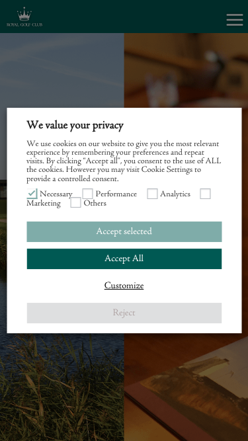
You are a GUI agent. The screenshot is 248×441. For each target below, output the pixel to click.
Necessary (56, 195)
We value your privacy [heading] (75, 125)
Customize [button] (124, 286)
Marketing (43, 204)
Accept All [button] (124, 258)
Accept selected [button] (123, 231)
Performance (117, 195)
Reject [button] (123, 313)
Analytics (175, 195)
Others (94, 204)
